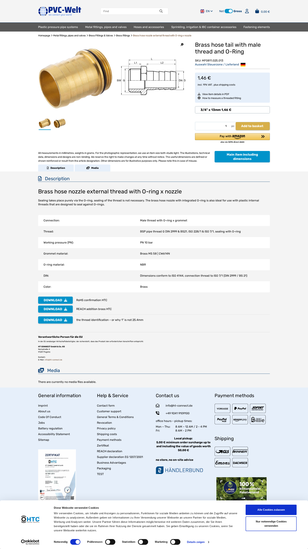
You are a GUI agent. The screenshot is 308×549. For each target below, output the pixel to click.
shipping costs (227, 84)
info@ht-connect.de (53, 360)
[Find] (161, 11)
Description (57, 168)
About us (44, 411)
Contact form (106, 405)
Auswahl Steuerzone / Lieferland (217, 64)
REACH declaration (109, 451)
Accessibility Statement (54, 434)
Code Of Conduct (49, 417)
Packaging (104, 468)
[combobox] (232, 109)
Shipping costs (107, 434)
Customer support (109, 411)
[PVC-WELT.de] (59, 11)
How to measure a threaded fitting (221, 98)
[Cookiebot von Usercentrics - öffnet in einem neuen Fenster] (30, 542)
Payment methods (109, 440)
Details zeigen (196, 541)
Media (94, 168)
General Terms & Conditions (115, 417)
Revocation (104, 422)
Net (221, 11)
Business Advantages (111, 462)
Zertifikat (103, 445)
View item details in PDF (215, 94)
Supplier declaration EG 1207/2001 (120, 457)
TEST (100, 474)
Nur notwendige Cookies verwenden (271, 523)
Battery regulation (50, 428)
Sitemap (43, 440)
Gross (237, 11)
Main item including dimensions (242, 157)
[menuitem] (58, 27)
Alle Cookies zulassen (271, 509)
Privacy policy (106, 428)
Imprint (43, 405)
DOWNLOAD (53, 300)
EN (207, 11)
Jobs (41, 422)
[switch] (110, 542)
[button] (229, 11)
